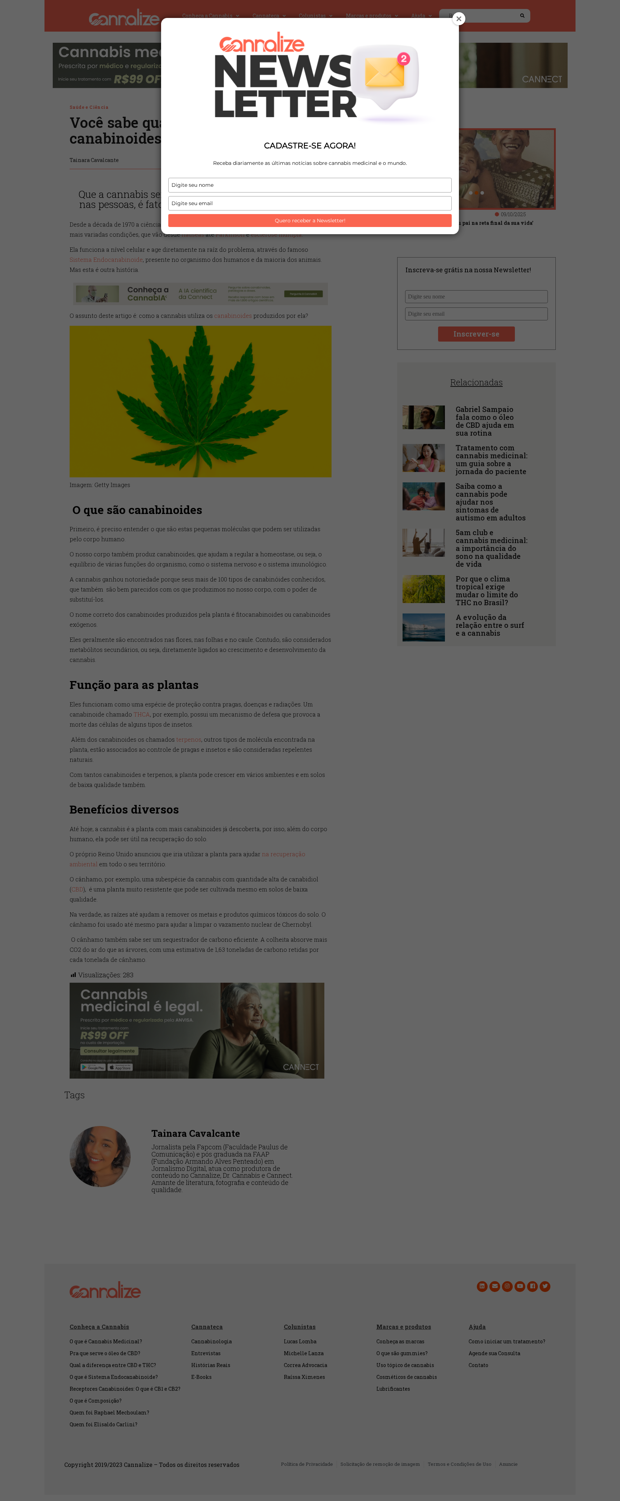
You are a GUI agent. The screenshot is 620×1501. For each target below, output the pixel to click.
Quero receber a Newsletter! (310, 220)
